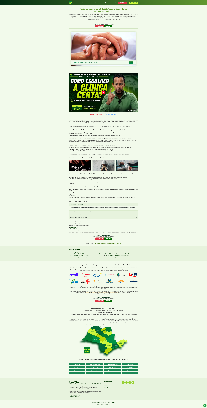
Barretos (77, 373)
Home (84, 2)
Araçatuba (113, 373)
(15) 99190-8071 (74, 395)
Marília (131, 367)
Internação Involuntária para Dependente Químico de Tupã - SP (117, 252)
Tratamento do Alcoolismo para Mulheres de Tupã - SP (115, 257)
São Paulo (77, 364)
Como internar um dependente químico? (78, 217)
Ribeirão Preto (113, 370)
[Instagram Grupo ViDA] (129, 382)
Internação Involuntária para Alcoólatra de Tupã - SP (79, 255)
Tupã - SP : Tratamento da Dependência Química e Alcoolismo (117, 255)
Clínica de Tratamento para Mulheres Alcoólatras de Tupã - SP (117, 253)
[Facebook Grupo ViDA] (126, 382)
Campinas (113, 367)
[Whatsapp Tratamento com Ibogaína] (204, 405)
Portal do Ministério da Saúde (76, 228)
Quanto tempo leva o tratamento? (77, 214)
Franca (131, 370)
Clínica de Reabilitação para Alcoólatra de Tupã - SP (79, 257)
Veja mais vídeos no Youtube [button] (97, 114)
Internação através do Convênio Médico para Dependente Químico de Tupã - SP (85, 253)
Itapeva (77, 367)
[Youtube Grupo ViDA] (132, 382)
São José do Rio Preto (95, 373)
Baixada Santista (95, 364)
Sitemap (106, 387)
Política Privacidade (108, 389)
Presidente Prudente (131, 373)
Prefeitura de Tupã (74, 227)
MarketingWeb (107, 404)
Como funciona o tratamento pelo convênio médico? (81, 211)
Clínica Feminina (108, 2)
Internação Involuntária (99, 2)
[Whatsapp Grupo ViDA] (123, 382)
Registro (130, 364)
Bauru (78, 370)
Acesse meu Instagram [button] (112, 114)
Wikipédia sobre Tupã (74, 230)
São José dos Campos (113, 364)
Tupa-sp (91, 243)
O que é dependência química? (76, 204)
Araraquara (95, 370)
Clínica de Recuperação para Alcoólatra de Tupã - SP (80, 252)
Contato (114, 2)
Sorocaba (95, 367)
